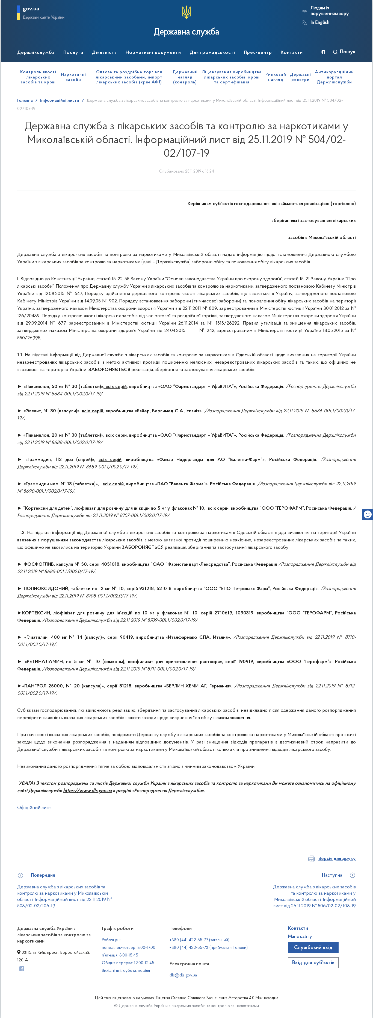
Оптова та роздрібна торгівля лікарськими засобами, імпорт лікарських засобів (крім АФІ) (129, 77)
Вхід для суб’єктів (313, 963)
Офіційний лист (34, 808)
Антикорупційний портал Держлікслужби (334, 77)
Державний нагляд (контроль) (185, 77)
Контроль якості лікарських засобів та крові (38, 77)
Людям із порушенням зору (329, 11)
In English (319, 22)
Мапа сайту (300, 936)
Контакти (298, 928)
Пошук (348, 52)
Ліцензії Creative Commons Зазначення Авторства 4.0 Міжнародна (216, 998)
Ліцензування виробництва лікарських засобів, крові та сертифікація (232, 77)
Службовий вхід (313, 947)
